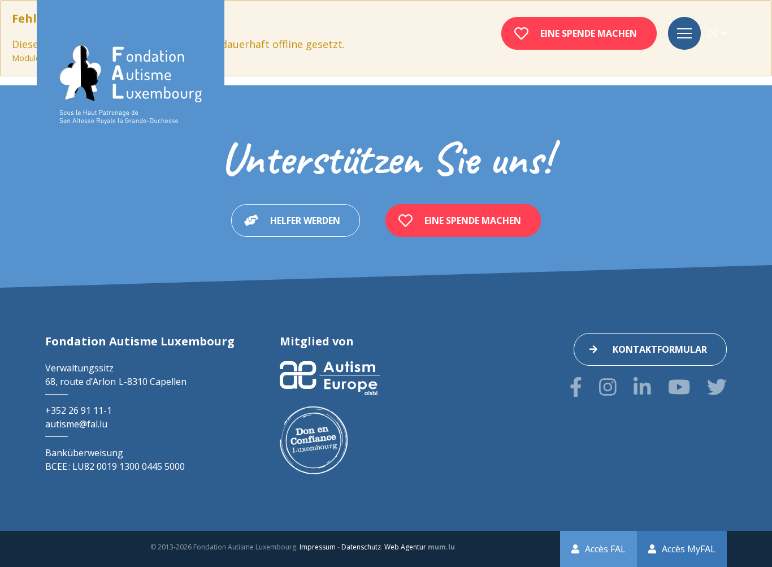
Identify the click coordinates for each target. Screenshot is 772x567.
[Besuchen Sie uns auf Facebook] (576, 387)
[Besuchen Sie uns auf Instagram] (608, 387)
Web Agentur (405, 547)
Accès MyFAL (688, 549)
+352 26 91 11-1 (78, 410)
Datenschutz (361, 547)
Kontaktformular (660, 349)
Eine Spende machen (588, 33)
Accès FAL (605, 549)
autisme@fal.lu (76, 424)
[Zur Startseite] (130, 85)
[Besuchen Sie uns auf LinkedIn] (642, 387)
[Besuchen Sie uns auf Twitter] (717, 387)
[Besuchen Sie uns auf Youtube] (679, 387)
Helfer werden (305, 220)
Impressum (318, 547)
